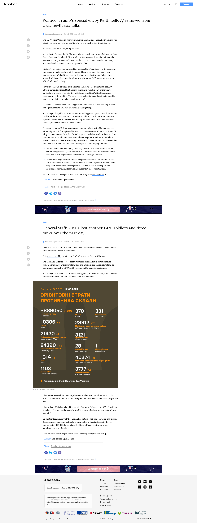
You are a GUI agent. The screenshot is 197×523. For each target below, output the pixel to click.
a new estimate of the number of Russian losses (82, 422)
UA (165, 4)
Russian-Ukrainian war (74, 187)
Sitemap (117, 490)
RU (169, 4)
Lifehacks (105, 4)
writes (53, 49)
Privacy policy (105, 502)
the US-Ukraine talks (71, 54)
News (80, 4)
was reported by (54, 256)
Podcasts (119, 4)
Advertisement (120, 486)
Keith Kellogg (57, 187)
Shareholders (119, 483)
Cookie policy (105, 505)
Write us (69, 519)
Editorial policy (106, 496)
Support (186, 4)
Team (116, 480)
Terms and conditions (108, 499)
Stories (91, 4)
